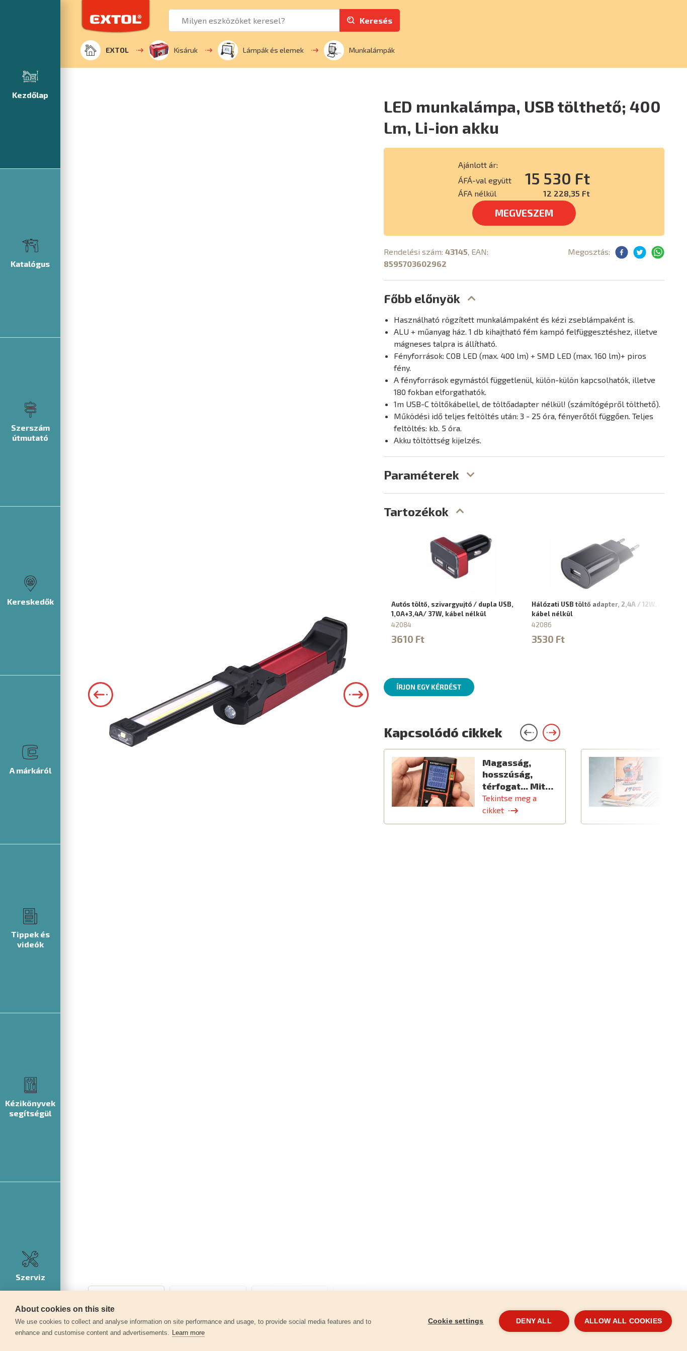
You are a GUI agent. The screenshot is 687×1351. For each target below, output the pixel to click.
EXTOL (117, 50)
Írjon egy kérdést (429, 687)
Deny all (534, 1321)
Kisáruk (186, 50)
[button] (100, 694)
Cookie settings (456, 1321)
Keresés (376, 20)
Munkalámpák (372, 50)
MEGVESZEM (524, 213)
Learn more (188, 1332)
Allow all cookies (623, 1321)
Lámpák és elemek (273, 50)
